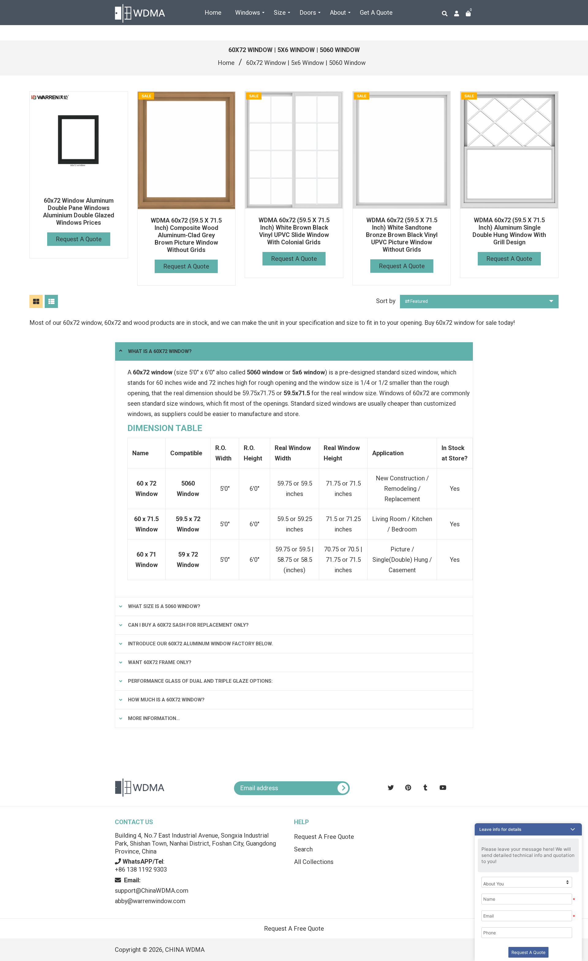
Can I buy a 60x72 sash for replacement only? (188, 625)
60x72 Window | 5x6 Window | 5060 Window (306, 62)
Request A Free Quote (324, 836)
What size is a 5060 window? (164, 606)
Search (303, 849)
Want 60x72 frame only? (159, 662)
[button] (528, 829)
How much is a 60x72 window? (166, 700)
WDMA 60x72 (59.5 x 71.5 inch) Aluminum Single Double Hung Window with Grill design (509, 231)
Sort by (385, 301)
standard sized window (407, 372)
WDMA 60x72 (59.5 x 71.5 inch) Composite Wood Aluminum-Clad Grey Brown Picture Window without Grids (186, 235)
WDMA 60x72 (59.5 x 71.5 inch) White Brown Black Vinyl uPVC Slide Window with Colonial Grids (294, 231)
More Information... (154, 718)
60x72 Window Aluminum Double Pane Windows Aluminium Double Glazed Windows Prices (78, 211)
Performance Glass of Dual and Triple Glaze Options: (200, 681)
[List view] (51, 301)
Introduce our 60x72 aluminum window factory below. (200, 644)
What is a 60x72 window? (160, 351)
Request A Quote (79, 239)
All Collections (314, 861)
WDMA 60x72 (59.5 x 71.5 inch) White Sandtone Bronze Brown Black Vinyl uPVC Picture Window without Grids (402, 234)
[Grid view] (36, 301)
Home (226, 62)
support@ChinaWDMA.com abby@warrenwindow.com (151, 891)
